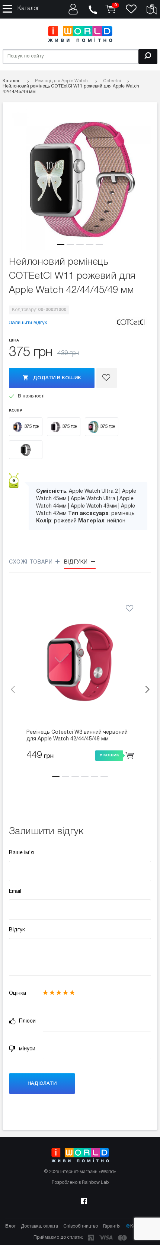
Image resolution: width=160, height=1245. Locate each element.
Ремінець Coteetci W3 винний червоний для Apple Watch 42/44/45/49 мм (77, 736)
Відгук (17, 930)
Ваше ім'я (21, 853)
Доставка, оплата (39, 1226)
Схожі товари (31, 562)
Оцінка (17, 993)
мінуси (26, 1049)
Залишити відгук (28, 323)
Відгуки (77, 562)
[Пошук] (147, 56)
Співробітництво (80, 1226)
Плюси (26, 1021)
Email (15, 891)
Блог (10, 1226)
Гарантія (112, 1226)
